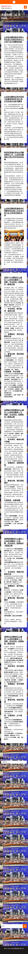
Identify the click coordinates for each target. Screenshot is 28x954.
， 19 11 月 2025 (9, 143)
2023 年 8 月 (5, 893)
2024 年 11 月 (6, 842)
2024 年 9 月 (5, 849)
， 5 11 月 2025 (9, 524)
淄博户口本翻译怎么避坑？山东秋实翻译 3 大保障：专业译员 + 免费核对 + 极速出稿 (14, 280)
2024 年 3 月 (5, 869)
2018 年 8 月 (5, 917)
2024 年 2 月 (5, 873)
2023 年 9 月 (5, 890)
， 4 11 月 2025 (9, 620)
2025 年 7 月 (5, 815)
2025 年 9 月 (5, 809)
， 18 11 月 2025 (9, 197)
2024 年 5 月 (5, 863)
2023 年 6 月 (5, 900)
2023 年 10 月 (6, 886)
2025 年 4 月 (5, 826)
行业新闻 (16, 29)
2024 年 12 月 (6, 839)
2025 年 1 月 (5, 836)
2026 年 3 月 (5, 788)
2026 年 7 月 (5, 775)
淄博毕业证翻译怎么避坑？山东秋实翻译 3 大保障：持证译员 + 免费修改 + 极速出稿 (14, 640)
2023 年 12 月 (6, 880)
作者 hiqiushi (8, 29)
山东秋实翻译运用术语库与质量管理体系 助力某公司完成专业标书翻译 (14, 99)
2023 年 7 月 (5, 896)
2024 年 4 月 (5, 866)
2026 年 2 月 (5, 792)
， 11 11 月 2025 (9, 392)
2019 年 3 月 (5, 913)
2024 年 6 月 (5, 859)
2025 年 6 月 (5, 819)
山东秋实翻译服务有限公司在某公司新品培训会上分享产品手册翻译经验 (14, 39)
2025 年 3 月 (5, 829)
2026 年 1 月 (5, 795)
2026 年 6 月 (5, 778)
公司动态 (16, 199)
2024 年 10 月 (6, 846)
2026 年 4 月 (5, 785)
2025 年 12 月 (6, 799)
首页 (2, 20)
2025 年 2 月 (5, 832)
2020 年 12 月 (6, 910)
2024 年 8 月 (5, 853)
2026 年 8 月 (5, 772)
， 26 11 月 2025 (9, 27)
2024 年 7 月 (5, 856)
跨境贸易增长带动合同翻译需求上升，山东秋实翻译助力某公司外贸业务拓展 (14, 155)
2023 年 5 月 (5, 903)
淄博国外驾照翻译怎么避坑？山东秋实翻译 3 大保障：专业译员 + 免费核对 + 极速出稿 (14, 413)
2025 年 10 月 (6, 805)
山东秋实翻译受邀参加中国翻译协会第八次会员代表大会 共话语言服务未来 (14, 211)
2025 (6, 20)
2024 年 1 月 (5, 876)
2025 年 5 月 (5, 822)
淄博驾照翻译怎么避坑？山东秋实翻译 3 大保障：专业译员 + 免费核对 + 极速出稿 (14, 542)
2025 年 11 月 (6, 802)
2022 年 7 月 (5, 907)
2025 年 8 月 (5, 812)
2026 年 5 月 (5, 782)
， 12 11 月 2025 (9, 259)
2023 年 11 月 (6, 883)
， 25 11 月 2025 (9, 87)
